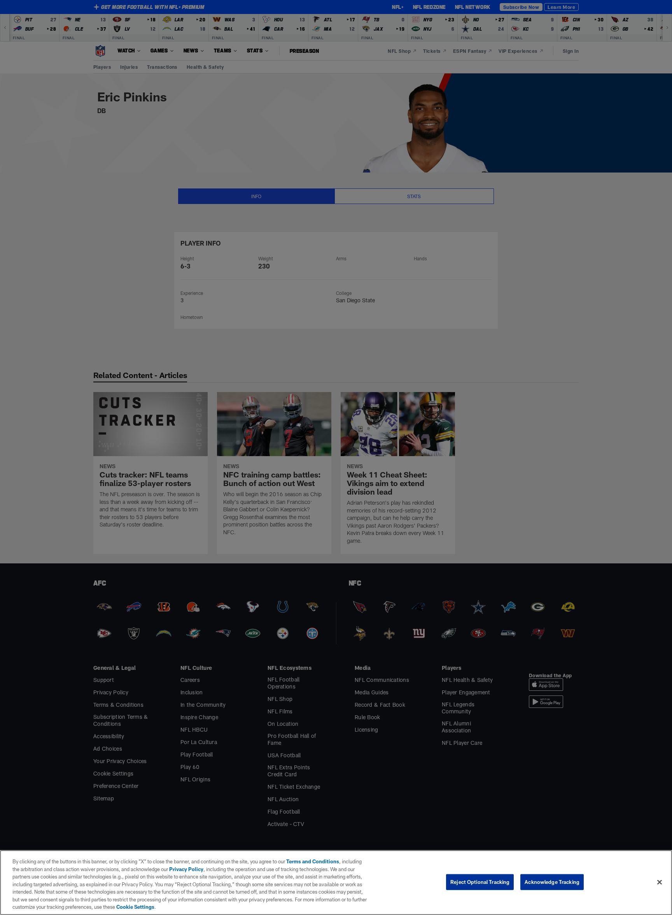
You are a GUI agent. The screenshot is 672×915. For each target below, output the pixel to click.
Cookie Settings (135, 907)
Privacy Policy (186, 869)
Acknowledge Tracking (552, 881)
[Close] (659, 882)
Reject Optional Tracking (479, 881)
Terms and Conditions (312, 861)
